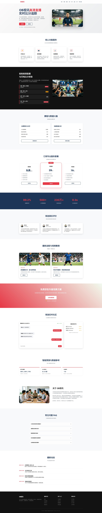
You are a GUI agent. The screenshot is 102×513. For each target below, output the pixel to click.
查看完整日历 (35, 140)
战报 (74, 1)
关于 (77, 1)
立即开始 (29, 183)
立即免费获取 (51, 297)
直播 (64, 1)
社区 (72, 1)
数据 (67, 1)
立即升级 (72, 183)
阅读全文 (24, 275)
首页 (61, 1)
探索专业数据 (67, 140)
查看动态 (56, 275)
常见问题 (80, 1)
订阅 (69, 1)
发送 (60, 346)
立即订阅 (51, 183)
